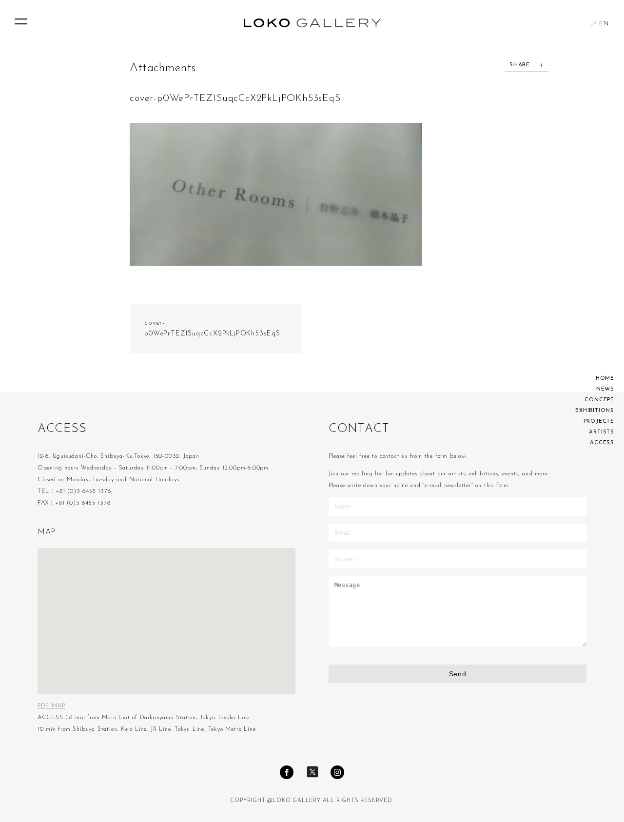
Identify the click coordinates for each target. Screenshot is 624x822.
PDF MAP (51, 706)
